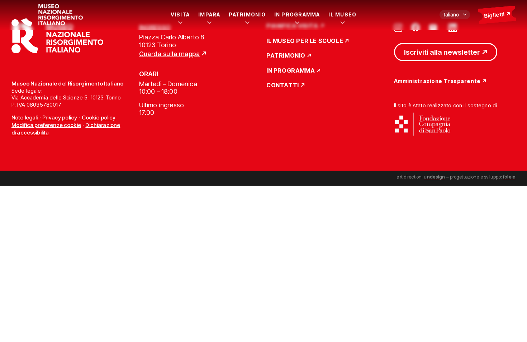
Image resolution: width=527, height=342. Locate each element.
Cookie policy (99, 117)
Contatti (282, 85)
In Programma (297, 14)
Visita (180, 14)
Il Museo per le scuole (304, 41)
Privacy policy (59, 117)
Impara (209, 14)
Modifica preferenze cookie (46, 125)
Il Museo (342, 14)
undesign (434, 177)
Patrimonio (247, 14)
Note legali (24, 117)
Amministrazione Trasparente (437, 81)
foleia (509, 177)
